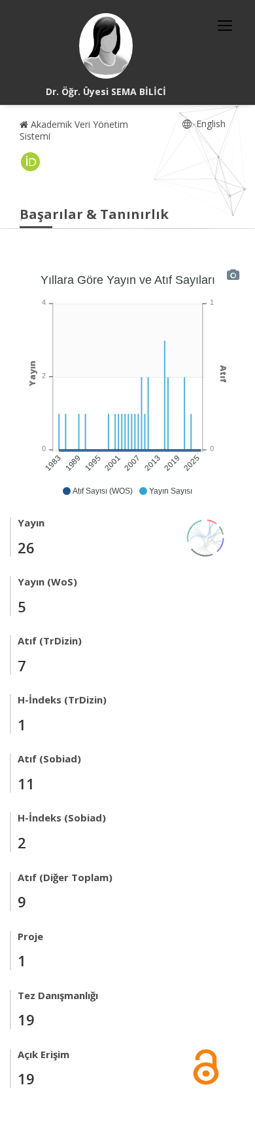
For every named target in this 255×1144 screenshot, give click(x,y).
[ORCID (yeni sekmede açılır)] (31, 162)
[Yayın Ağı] (206, 536)
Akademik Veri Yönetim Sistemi (74, 130)
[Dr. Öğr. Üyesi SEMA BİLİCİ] (106, 46)
